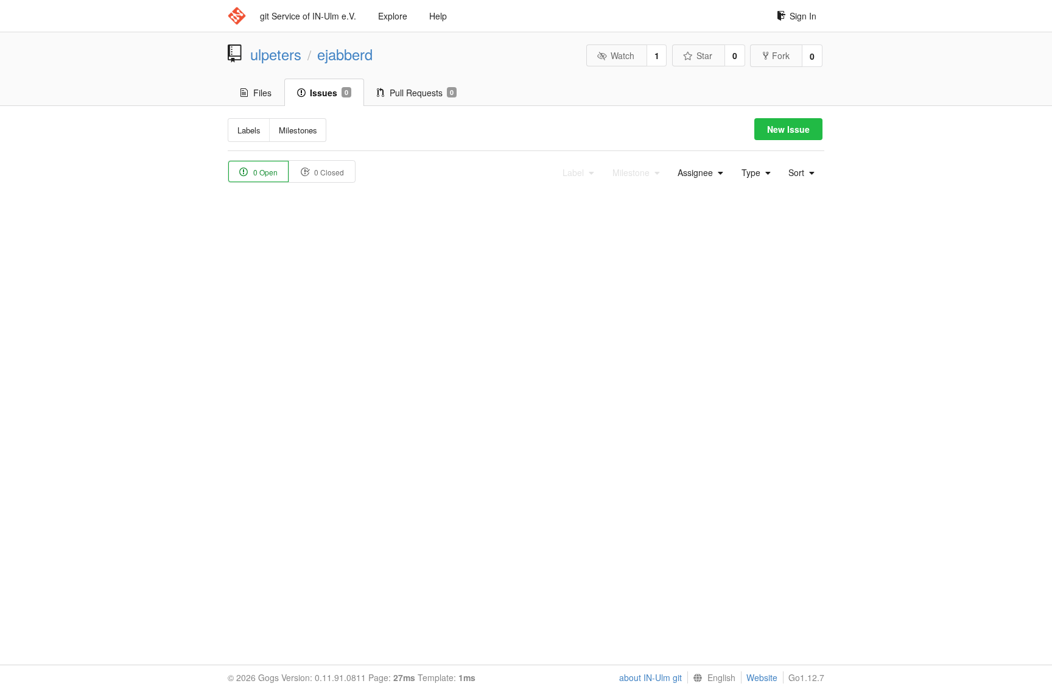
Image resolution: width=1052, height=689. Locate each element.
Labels (249, 130)
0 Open (264, 172)
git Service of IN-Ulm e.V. (308, 16)
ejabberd (345, 54)
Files (262, 93)
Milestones (298, 130)
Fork (781, 55)
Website (761, 677)
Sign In (803, 16)
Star (704, 55)
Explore (392, 16)
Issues (329, 93)
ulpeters (275, 54)
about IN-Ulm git (650, 677)
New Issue (788, 129)
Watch (622, 55)
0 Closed (328, 172)
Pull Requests (422, 93)
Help (438, 16)
